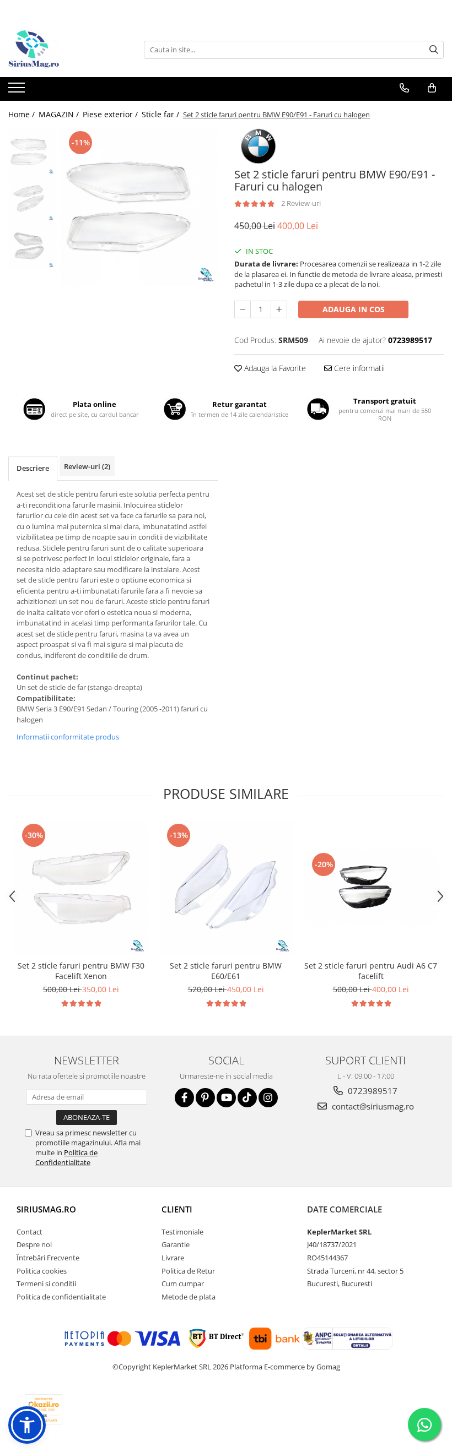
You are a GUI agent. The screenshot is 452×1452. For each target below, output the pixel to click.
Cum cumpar (183, 1283)
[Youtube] (226, 1097)
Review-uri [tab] (87, 466)
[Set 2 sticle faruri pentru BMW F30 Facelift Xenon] (81, 888)
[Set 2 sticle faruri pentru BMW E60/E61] (226, 888)
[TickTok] (247, 1097)
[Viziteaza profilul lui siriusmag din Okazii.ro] (43, 1409)
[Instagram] (268, 1097)
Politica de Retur (188, 1271)
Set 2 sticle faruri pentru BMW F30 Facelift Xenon (81, 970)
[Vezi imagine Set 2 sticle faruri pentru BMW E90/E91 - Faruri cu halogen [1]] (32, 198)
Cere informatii (358, 368)
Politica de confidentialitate (61, 1297)
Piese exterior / (111, 114)
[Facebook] (184, 1097)
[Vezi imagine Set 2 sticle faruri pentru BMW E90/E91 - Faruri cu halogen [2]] (32, 245)
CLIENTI (177, 1209)
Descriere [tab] (33, 468)
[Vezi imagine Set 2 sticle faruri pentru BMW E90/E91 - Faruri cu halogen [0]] (32, 152)
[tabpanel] (139, 206)
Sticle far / (161, 114)
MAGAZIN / (60, 114)
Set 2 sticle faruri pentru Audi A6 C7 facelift (370, 970)
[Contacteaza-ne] (404, 88)
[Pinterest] (205, 1097)
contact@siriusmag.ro (372, 1106)
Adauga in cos (353, 309)
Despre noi (34, 1244)
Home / (22, 114)
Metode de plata (189, 1297)
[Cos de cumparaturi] (432, 88)
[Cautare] (434, 50)
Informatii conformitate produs (68, 737)
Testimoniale (182, 1232)
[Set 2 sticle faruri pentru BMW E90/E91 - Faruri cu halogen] (139, 206)
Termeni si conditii (46, 1283)
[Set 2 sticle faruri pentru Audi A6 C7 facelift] (371, 888)
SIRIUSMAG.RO (46, 1209)
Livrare (173, 1258)
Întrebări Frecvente (48, 1258)
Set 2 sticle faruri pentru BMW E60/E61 (226, 970)
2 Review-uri (301, 203)
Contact (29, 1232)
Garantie (176, 1244)
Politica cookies (42, 1271)
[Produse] (18, 91)
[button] (27, 1425)
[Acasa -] (63, 49)
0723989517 (371, 1090)
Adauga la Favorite (274, 368)
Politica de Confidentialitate (66, 1157)
